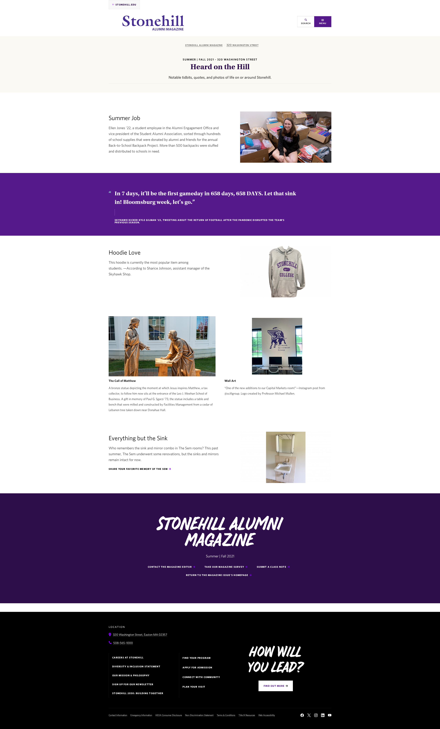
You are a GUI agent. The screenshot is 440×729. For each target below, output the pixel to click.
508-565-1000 (123, 643)
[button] (322, 21)
